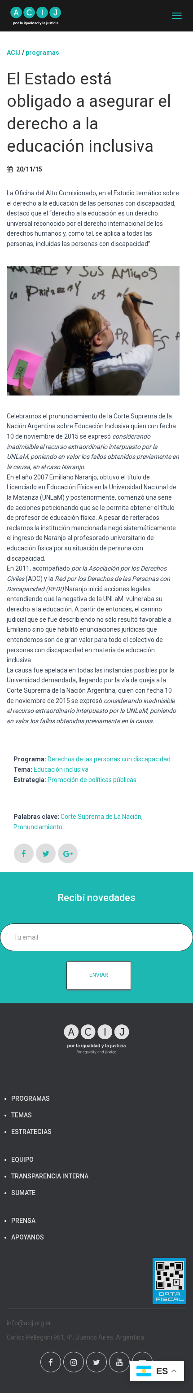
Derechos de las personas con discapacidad (109, 759)
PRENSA (23, 1220)
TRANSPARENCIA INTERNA (49, 1176)
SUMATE (23, 1192)
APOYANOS (27, 1237)
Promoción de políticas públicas (92, 779)
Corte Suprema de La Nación (101, 816)
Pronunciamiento (37, 827)
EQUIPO (22, 1159)
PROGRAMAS (42, 52)
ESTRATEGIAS (31, 1131)
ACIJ (14, 52)
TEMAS (21, 1115)
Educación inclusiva (61, 769)
